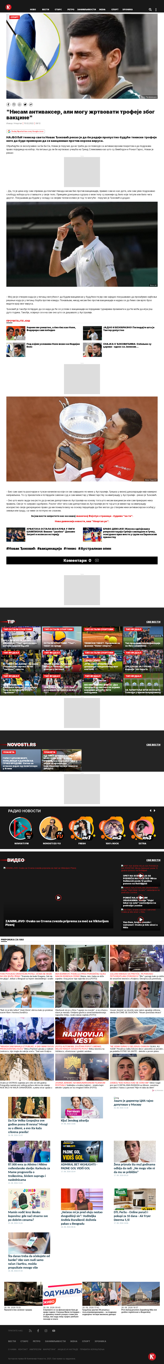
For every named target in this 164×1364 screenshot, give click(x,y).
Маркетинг (49, 1349)
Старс (58, 9)
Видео (15, 860)
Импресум (35, 1349)
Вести (45, 9)
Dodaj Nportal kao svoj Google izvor (28, 131)
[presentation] (150, 811)
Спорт (114, 9)
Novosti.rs (21, 744)
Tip (11, 621)
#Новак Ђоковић (20, 548)
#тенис (70, 548)
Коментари (77, 560)
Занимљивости (86, 9)
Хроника (127, 9)
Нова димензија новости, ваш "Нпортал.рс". (82, 521)
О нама (12, 1349)
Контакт (23, 1349)
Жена (102, 9)
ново (33, 9)
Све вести (153, 622)
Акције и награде (68, 1349)
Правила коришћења (92, 1349)
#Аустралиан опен (94, 548)
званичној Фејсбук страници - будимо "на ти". (104, 516)
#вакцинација (49, 548)
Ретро (70, 9)
